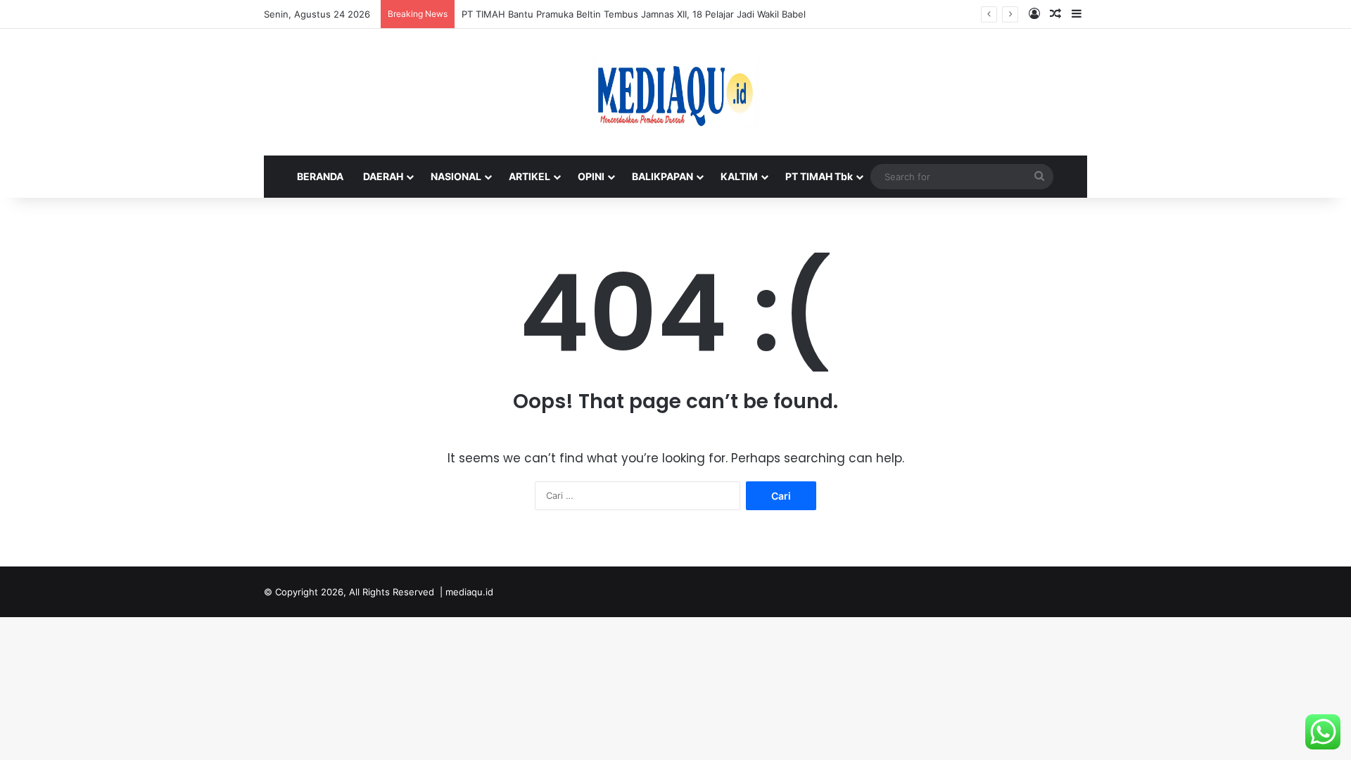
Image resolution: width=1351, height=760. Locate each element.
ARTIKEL (529, 176)
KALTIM (739, 176)
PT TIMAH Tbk (819, 176)
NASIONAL (456, 176)
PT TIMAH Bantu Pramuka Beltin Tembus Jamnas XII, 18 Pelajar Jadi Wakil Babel (634, 14)
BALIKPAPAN (662, 176)
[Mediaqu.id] (675, 92)
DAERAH (383, 176)
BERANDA (320, 176)
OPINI (591, 176)
